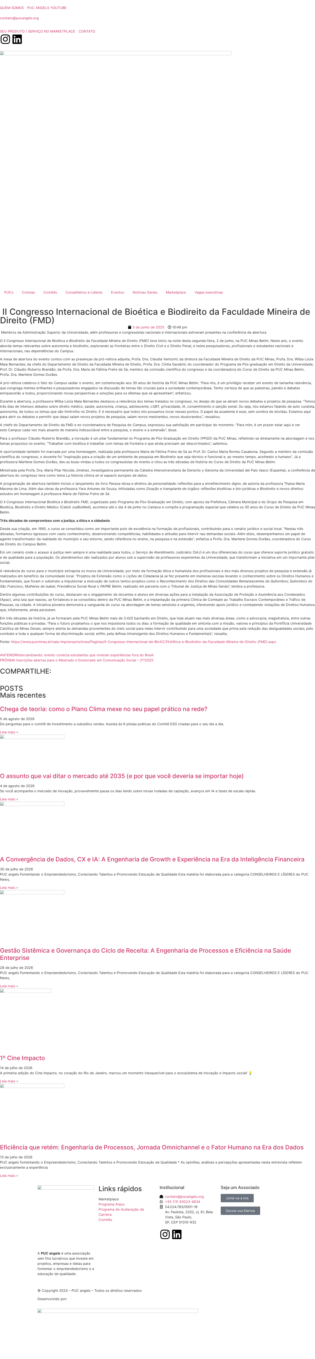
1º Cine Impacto (22, 1058)
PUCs (8, 292)
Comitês (50, 292)
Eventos (117, 292)
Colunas (28, 292)
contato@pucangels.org (19, 18)
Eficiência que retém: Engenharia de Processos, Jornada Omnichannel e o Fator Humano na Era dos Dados (152, 1147)
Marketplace (176, 292)
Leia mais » (9, 732)
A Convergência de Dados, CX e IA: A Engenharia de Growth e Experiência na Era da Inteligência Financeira (152, 859)
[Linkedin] (17, 39)
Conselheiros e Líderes (84, 292)
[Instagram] (5, 39)
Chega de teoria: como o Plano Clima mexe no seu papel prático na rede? (103, 709)
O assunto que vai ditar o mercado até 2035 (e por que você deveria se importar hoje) (122, 776)
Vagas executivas (209, 292)
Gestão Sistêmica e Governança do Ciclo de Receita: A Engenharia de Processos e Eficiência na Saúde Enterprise (145, 954)
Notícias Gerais (145, 292)
